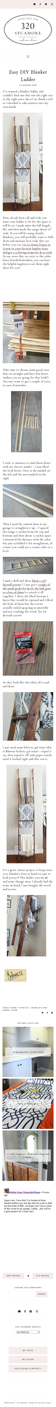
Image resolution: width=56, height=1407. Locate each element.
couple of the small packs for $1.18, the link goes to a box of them (27, 588)
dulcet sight (44, 1403)
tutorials (23, 1008)
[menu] (28, 56)
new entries (13, 1276)
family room (10, 1008)
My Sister (28, 1359)
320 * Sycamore (19, 1403)
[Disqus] (28, 1225)
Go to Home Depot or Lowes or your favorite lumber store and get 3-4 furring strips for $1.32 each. (27, 248)
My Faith (28, 1350)
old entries (42, 1276)
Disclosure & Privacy (28, 1368)
